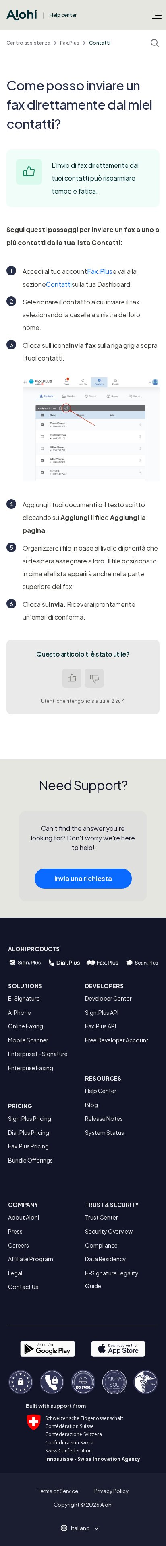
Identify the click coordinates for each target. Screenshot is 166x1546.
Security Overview (109, 1231)
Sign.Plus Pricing (29, 1118)
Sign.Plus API (101, 1012)
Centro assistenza (28, 43)
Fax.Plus (69, 43)
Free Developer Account (117, 1040)
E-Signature (24, 998)
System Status (104, 1132)
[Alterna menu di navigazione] (157, 15)
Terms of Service (58, 1491)
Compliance (101, 1245)
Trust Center (101, 1217)
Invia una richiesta (83, 878)
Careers (18, 1245)
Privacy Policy (111, 1491)
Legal (15, 1273)
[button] (83, 1528)
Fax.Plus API (100, 1026)
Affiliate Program (30, 1258)
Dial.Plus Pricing (28, 1132)
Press (15, 1231)
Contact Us (23, 1286)
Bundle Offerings (30, 1160)
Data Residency (105, 1258)
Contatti (99, 43)
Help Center (100, 1090)
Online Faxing (25, 1026)
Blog (91, 1104)
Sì (71, 678)
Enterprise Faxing (30, 1067)
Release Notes (104, 1118)
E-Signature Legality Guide (112, 1279)
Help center (63, 15)
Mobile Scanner (28, 1040)
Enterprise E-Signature (38, 1053)
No (94, 678)
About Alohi (23, 1217)
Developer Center (108, 998)
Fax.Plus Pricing (28, 1146)
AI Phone (19, 1012)
